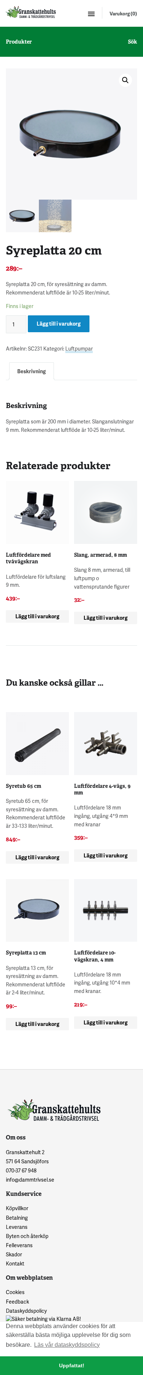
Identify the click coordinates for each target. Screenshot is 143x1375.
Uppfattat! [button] (71, 1365)
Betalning (17, 1217)
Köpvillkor (17, 1208)
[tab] (31, 371)
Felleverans (19, 1245)
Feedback (17, 1301)
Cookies (15, 1292)
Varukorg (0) (123, 13)
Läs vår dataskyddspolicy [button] (67, 1345)
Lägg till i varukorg (59, 323)
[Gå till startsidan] (30, 12)
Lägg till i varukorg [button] (37, 616)
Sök (132, 41)
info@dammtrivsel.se (30, 1179)
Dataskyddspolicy (26, 1310)
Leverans (16, 1226)
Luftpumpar (79, 348)
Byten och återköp (27, 1236)
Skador (14, 1254)
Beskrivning (31, 371)
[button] (125, 80)
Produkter (19, 41)
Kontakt (15, 1263)
